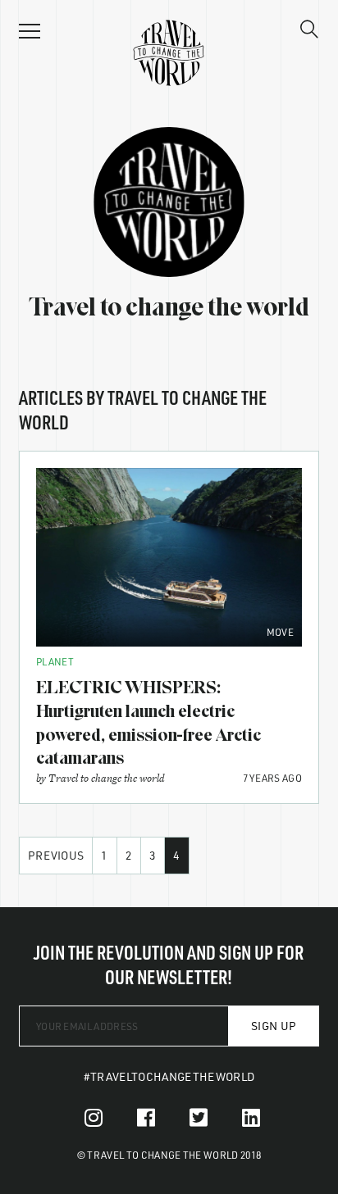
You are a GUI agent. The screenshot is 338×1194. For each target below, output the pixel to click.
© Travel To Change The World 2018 (169, 1154)
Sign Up (273, 1025)
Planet (55, 661)
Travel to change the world (106, 778)
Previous (56, 855)
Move (280, 631)
